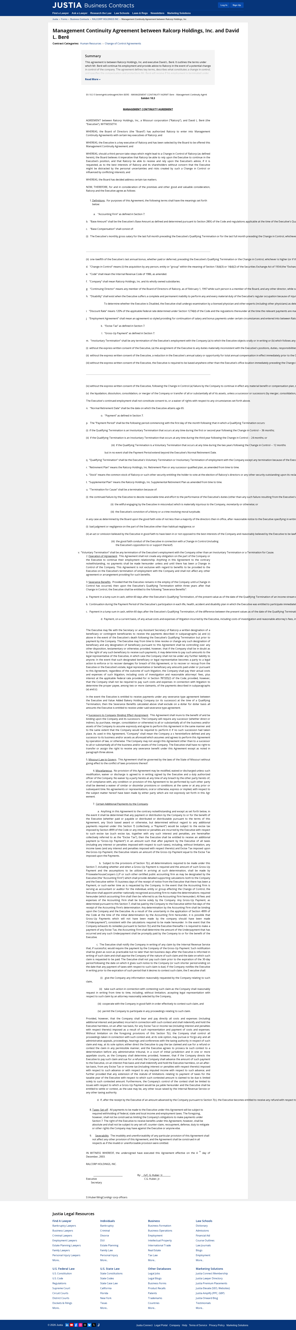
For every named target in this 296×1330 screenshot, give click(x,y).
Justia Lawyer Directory (209, 1278)
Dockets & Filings (62, 1303)
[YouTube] (71, 1325)
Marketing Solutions (179, 13)
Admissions (202, 1230)
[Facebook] (76, 1325)
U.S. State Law (110, 1269)
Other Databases (159, 1269)
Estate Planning (109, 1245)
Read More (91, 79)
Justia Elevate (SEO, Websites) (213, 1288)
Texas (103, 1303)
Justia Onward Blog (207, 1298)
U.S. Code (57, 1278)
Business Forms (157, 1283)
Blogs (199, 1250)
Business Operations (160, 1230)
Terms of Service (198, 1325)
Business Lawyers (62, 1230)
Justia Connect (144, 1325)
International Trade (159, 1245)
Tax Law (153, 1255)
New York (105, 1298)
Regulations (59, 1283)
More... (56, 1260)
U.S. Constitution (62, 1273)
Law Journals (203, 1245)
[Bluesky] (89, 1325)
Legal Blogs (155, 1278)
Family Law (106, 1250)
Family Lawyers (61, 1250)
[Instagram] (80, 1325)
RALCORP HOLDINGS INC (105, 19)
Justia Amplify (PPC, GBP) (210, 1293)
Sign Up (237, 5)
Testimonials (203, 1303)
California (105, 1288)
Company (174, 1325)
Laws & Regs (140, 13)
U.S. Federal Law (63, 1269)
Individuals (107, 1221)
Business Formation (159, 1225)
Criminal (105, 1230)
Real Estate (154, 1250)
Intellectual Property (160, 1240)
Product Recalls (157, 1288)
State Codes (107, 1278)
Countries (153, 1303)
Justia (55, 19)
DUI (102, 1240)
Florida (104, 1293)
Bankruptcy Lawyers (64, 1225)
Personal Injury (109, 1255)
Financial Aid (203, 1235)
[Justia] (67, 5)
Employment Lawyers (64, 1240)
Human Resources (90, 43)
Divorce (104, 1235)
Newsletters (157, 13)
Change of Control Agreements (123, 43)
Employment (155, 1235)
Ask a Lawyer (80, 13)
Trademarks (155, 1298)
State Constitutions (111, 1273)
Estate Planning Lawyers (66, 1245)
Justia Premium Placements (211, 1283)
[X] (94, 1325)
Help (184, 1325)
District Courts (60, 1298)
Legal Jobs (154, 1273)
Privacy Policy (217, 1325)
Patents (152, 1293)
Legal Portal (161, 1325)
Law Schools (121, 13)
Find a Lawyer (60, 13)
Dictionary (202, 1225)
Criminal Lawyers (62, 1235)
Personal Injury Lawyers (66, 1255)
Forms (64, 19)
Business (154, 1221)
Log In (224, 5)
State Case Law (109, 1283)
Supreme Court (61, 1288)
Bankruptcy (107, 1225)
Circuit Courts (60, 1293)
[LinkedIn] (67, 1325)
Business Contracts (79, 19)
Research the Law (100, 13)
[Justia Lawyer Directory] (98, 1325)
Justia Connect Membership (212, 1273)
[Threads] (85, 1325)
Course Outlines (205, 1240)
